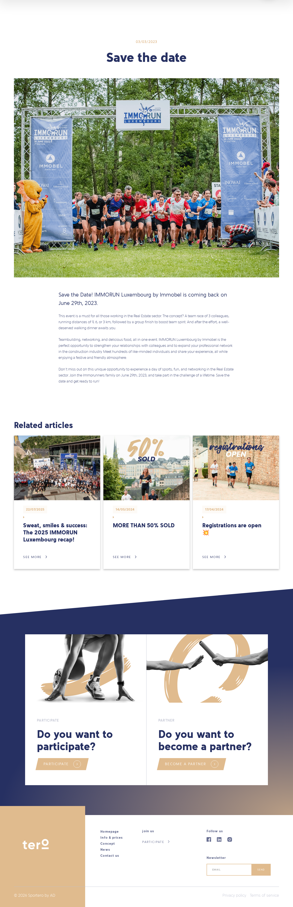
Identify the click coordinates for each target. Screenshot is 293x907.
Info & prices (111, 837)
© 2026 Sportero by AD (34, 895)
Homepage (109, 831)
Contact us (109, 855)
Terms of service (264, 895)
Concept (107, 843)
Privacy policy (234, 895)
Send (261, 869)
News (105, 849)
